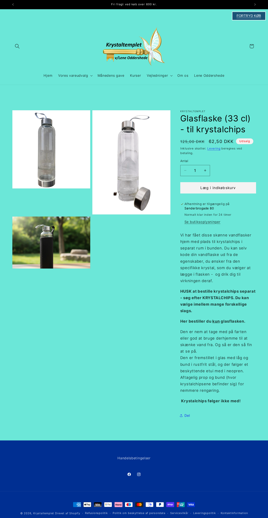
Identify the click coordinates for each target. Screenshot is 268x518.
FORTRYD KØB (249, 16)
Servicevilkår (179, 513)
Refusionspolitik (96, 513)
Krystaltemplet (43, 513)
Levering (213, 148)
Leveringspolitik (204, 513)
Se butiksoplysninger (202, 222)
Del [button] (187, 415)
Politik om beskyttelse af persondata (139, 513)
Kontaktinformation (234, 513)
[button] (17, 46)
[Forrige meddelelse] (13, 4)
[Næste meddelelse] (255, 4)
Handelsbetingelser (133, 458)
